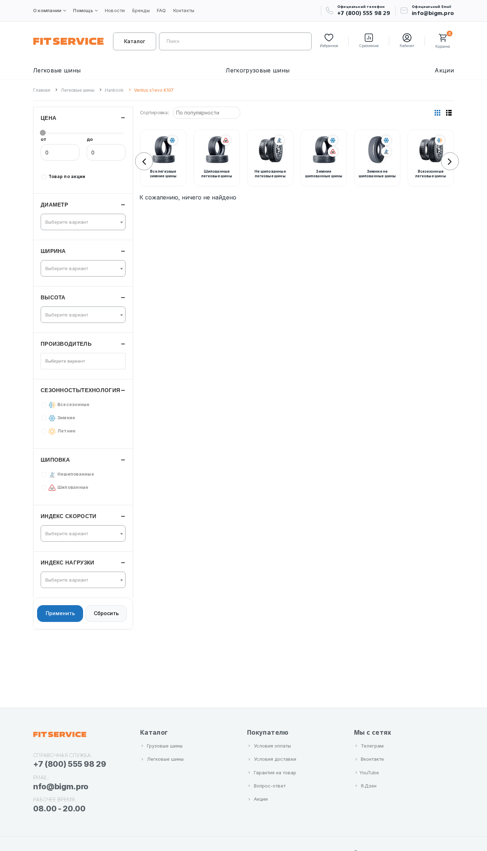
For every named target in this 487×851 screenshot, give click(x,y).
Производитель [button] (66, 344)
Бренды (141, 10)
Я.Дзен (368, 786)
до (90, 139)
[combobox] (83, 222)
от (43, 139)
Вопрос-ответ (270, 786)
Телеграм (372, 746)
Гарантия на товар (275, 772)
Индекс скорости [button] (69, 516)
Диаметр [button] (54, 205)
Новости (115, 10)
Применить (60, 614)
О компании (47, 10)
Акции (444, 70)
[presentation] (144, 161)
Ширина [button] (53, 251)
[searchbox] (70, 361)
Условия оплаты (272, 746)
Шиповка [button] (55, 460)
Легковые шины (57, 70)
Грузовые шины (165, 746)
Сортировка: (154, 112)
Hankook (114, 90)
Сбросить (106, 614)
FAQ (161, 10)
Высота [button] (53, 297)
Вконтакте (372, 759)
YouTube (369, 772)
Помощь (83, 10)
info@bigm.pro (433, 13)
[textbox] (81, 222)
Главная (41, 90)
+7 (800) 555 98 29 (363, 13)
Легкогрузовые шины (257, 70)
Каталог (134, 41)
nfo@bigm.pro (60, 786)
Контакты (184, 10)
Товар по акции (66, 176)
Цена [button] (48, 118)
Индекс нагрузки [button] (67, 562)
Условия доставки (275, 759)
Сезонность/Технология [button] (80, 390)
